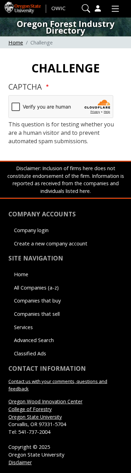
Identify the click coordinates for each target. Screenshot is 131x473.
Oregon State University (35, 416)
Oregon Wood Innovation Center (45, 401)
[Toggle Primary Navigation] (113, 9)
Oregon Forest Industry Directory (66, 27)
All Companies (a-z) (36, 287)
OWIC (58, 8)
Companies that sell (37, 314)
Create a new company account (50, 243)
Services (23, 327)
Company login (31, 230)
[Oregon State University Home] (23, 5)
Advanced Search (34, 340)
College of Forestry (30, 409)
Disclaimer (20, 462)
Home (15, 42)
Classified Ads (30, 353)
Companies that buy (37, 300)
